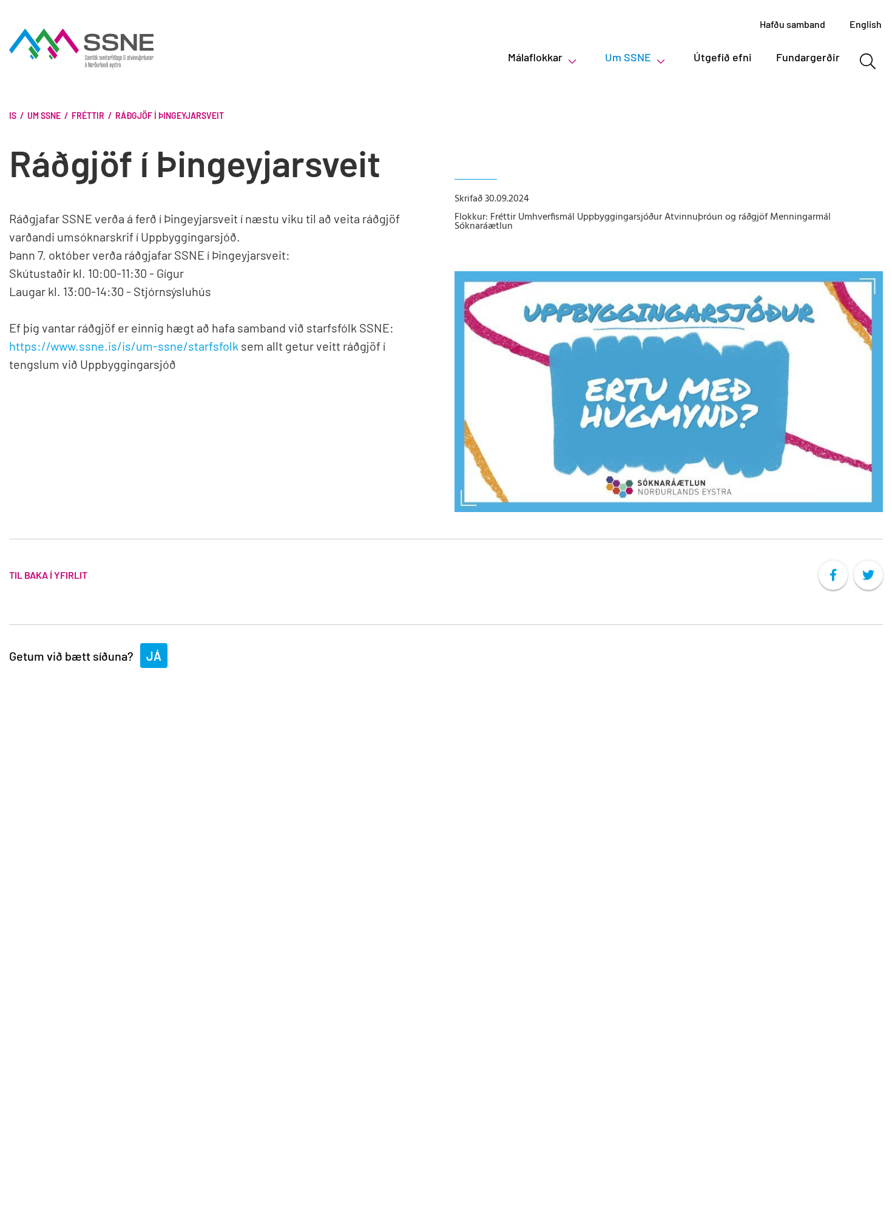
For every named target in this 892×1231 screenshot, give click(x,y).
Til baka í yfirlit (48, 575)
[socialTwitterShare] (868, 575)
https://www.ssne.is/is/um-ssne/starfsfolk (123, 346)
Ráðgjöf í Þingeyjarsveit (169, 115)
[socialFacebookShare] (833, 575)
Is (12, 115)
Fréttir (88, 115)
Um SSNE (44, 115)
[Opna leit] (867, 61)
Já (153, 656)
